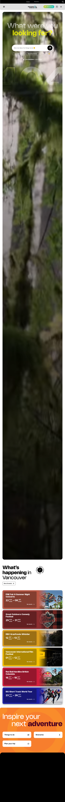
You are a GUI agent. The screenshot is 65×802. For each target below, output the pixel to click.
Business (36, 1)
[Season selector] (39, 570)
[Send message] (49, 47)
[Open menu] (61, 7)
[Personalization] (56, 6)
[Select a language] (4, 7)
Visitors (28, 1)
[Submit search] (63, 2)
